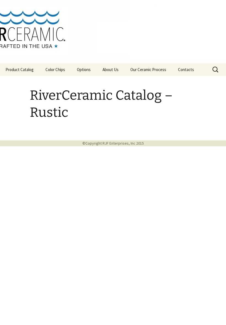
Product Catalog (20, 69)
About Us (111, 69)
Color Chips (55, 69)
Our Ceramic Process (148, 69)
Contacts (186, 69)
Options (84, 69)
